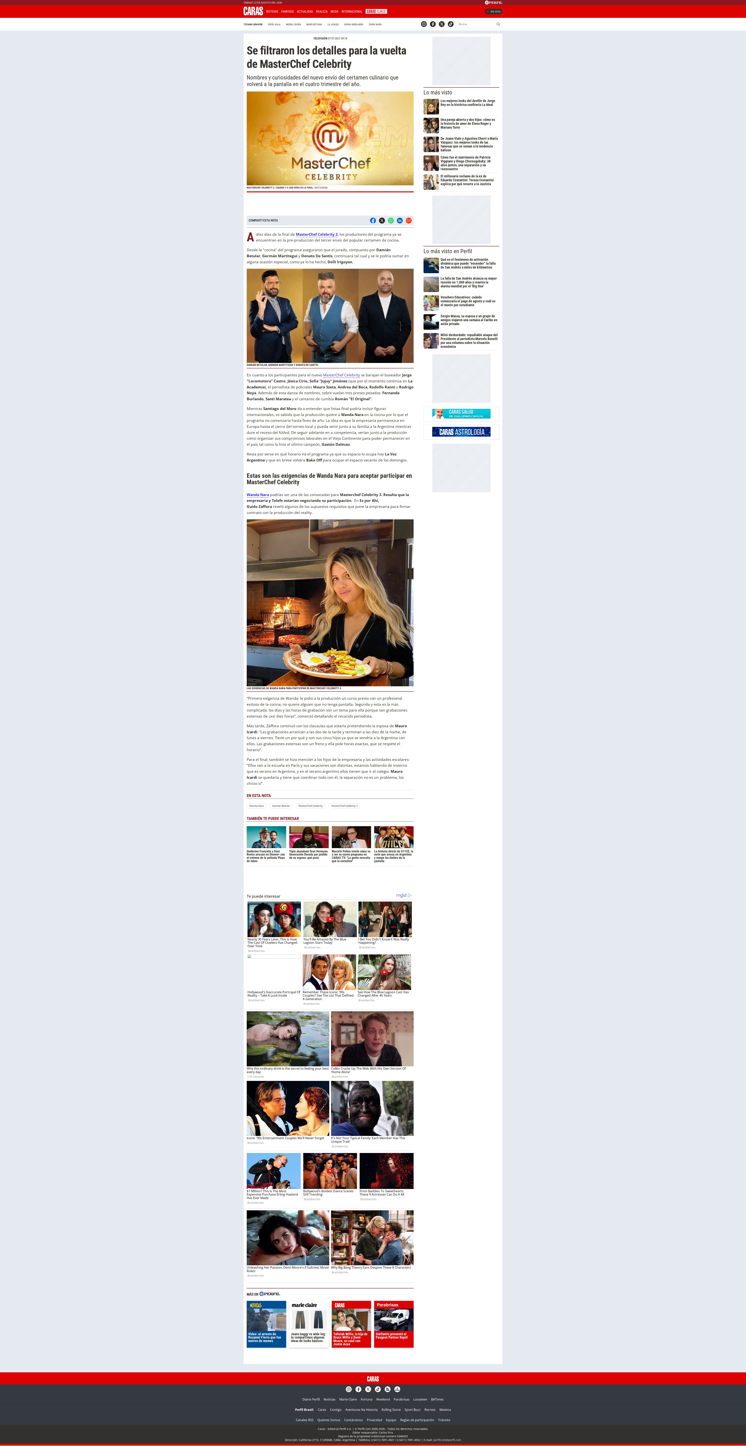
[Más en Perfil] (269, 1294)
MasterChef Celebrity (341, 375)
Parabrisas (402, 1399)
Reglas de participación (417, 1420)
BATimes (437, 1399)
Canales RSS (305, 1420)
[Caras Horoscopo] (461, 435)
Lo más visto (438, 92)
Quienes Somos (328, 1420)
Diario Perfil (311, 1399)
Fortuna (366, 1399)
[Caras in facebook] (433, 24)
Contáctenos (353, 1420)
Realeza (322, 11)
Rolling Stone (391, 1410)
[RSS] (387, 1389)
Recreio (430, 1410)
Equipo (391, 1420)
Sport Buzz (413, 1410)
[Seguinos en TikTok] (451, 24)
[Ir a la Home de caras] (253, 14)
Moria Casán (293, 24)
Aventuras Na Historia (361, 1410)
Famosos (287, 11)
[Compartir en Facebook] (373, 220)
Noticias (272, 11)
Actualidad (305, 11)
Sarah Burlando (353, 24)
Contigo (336, 1410)
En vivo (495, 11)
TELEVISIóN (320, 38)
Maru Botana (314, 24)
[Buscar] (498, 24)
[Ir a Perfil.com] (493, 3)
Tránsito (444, 1420)
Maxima (445, 1410)
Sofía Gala (274, 24)
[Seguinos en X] (442, 24)
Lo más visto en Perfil (448, 251)
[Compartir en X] (382, 220)
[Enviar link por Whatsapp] (391, 220)
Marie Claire (348, 1399)
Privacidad (374, 1420)
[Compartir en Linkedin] (400, 220)
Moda (334, 11)
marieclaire (309, 1306)
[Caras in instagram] (424, 24)
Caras (322, 1410)
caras (351, 1306)
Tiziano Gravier (253, 24)
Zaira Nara (375, 24)
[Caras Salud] (461, 417)
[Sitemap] (397, 1389)
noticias (266, 1306)
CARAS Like (376, 11)
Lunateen (420, 1399)
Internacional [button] (352, 11)
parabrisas (394, 1306)
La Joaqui (333, 24)
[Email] (409, 220)
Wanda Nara (256, 806)
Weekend (383, 1399)
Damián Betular (281, 806)
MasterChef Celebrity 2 (344, 806)
